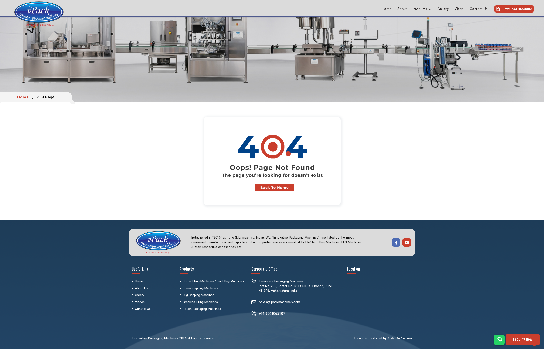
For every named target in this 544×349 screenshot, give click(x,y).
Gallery (443, 9)
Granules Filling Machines (200, 302)
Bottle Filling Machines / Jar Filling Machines (213, 281)
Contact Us (479, 9)
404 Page (46, 97)
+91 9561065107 (272, 314)
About (402, 9)
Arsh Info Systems (399, 338)
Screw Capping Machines (200, 288)
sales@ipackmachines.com (279, 302)
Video (459, 9)
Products (420, 9)
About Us (141, 288)
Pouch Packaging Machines (202, 309)
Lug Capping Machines (198, 295)
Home (386, 9)
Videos (140, 302)
